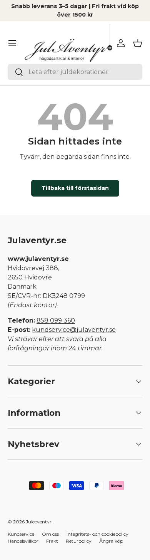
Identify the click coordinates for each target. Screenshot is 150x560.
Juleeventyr (39, 522)
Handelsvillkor (23, 541)
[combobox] (75, 72)
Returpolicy (79, 541)
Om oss (50, 534)
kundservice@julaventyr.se (74, 329)
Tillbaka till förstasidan (75, 188)
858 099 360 (56, 320)
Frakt (52, 541)
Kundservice (21, 534)
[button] (137, 43)
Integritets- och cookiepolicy (97, 534)
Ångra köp (111, 541)
